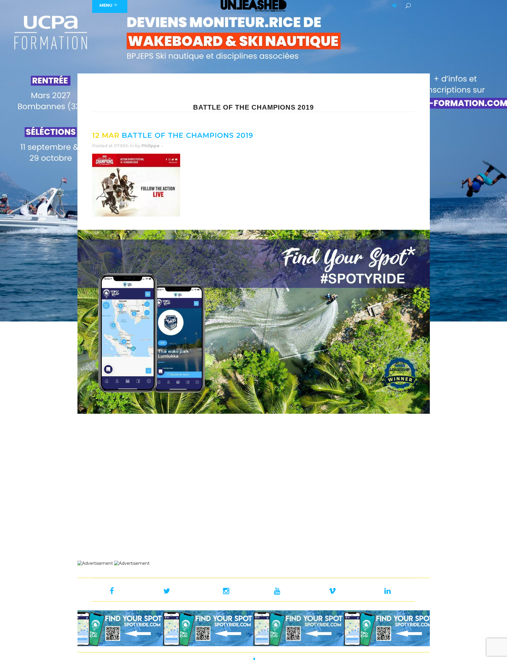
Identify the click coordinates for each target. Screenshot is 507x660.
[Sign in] (393, 6)
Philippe (150, 145)
